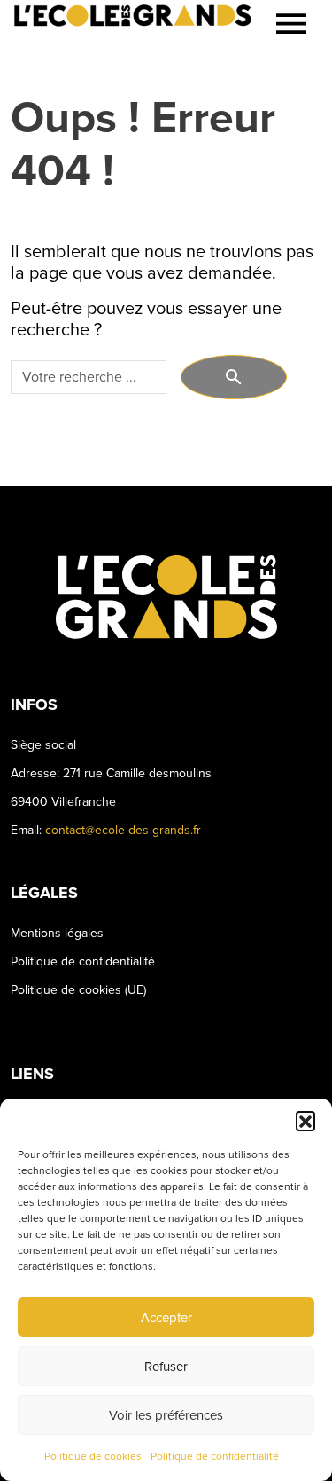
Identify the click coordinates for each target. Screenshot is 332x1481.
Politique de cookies (93, 1456)
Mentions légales (57, 933)
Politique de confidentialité (215, 1456)
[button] (305, 1121)
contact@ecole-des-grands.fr (123, 830)
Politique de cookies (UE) (78, 989)
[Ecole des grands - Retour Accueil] (132, 24)
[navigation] (291, 23)
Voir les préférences (166, 1415)
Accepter (166, 1318)
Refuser (166, 1367)
